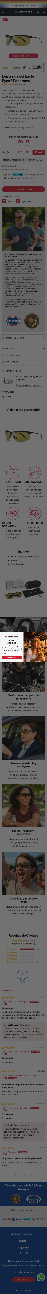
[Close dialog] (46, 633)
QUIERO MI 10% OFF (12, 657)
